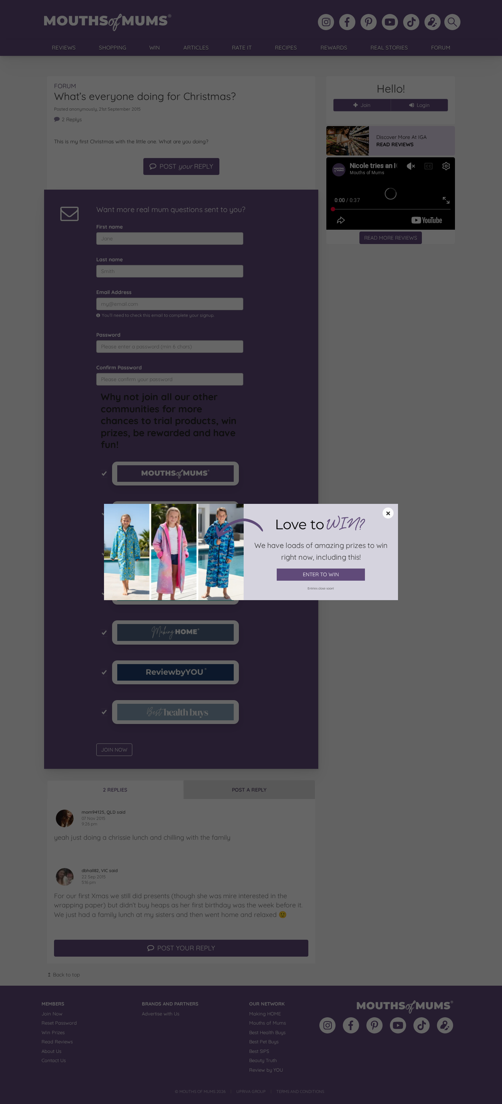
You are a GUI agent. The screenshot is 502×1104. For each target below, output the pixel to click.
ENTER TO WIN (321, 574)
